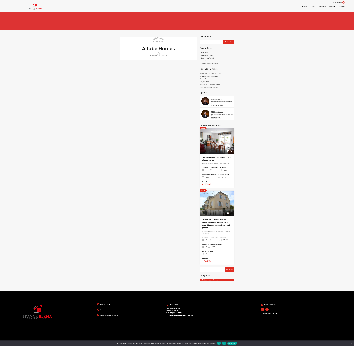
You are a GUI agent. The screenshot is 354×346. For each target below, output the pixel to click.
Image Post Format (207, 55)
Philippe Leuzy (217, 112)
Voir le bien (217, 148)
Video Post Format (207, 61)
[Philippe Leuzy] (205, 117)
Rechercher (205, 37)
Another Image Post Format (210, 63)
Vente (313, 6)
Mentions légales (105, 304)
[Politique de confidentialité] (98, 315)
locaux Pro (322, 6)
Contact (342, 6)
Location (332, 6)
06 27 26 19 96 (216, 118)
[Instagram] (267, 309)
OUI (219, 343)
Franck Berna (216, 99)
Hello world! (204, 52)
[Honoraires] (98, 309)
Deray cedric (214, 87)
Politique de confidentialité (109, 315)
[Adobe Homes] (158, 41)
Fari (206, 79)
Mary (207, 82)
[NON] (352, 343)
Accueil (304, 6)
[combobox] (217, 280)
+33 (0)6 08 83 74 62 (218, 105)
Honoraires (103, 310)
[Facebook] (262, 309)
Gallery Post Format (207, 58)
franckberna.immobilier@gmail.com (221, 102)
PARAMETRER (232, 343)
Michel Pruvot (215, 84)
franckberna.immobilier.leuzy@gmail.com (222, 115)
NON (224, 343)
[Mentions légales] (98, 304)
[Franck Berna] (205, 104)
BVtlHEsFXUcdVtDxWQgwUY (209, 76)
